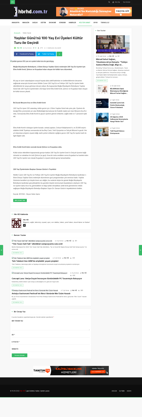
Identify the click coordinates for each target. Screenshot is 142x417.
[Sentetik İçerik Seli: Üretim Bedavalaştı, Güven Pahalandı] (102, 103)
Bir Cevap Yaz (20, 200)
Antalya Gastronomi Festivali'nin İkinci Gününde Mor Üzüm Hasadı (41, 293)
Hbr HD (19, 48)
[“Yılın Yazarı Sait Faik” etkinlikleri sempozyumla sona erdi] (32, 241)
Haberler (72, 22)
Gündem (62, 22)
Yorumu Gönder (19, 355)
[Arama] (109, 2)
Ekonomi (52, 22)
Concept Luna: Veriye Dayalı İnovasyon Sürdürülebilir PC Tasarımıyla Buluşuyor (47, 278)
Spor (95, 22)
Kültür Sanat (84, 22)
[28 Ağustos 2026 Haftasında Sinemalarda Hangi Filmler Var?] (102, 117)
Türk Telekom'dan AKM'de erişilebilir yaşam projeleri (35, 261)
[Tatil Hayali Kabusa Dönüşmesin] (102, 131)
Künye (129, 391)
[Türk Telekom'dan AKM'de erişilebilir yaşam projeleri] (31, 258)
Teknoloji (105, 22)
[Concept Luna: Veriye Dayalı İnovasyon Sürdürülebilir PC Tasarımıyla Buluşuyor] (39, 273)
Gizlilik (114, 391)
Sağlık (35, 22)
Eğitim (43, 22)
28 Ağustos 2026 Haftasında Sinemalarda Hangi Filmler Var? (119, 119)
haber (37, 391)
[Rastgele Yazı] (12, 2)
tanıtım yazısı (44, 391)
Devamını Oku (17, 252)
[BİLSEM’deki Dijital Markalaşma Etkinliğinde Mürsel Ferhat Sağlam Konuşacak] (102, 89)
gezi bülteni (31, 391)
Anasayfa (15, 22)
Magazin (25, 22)
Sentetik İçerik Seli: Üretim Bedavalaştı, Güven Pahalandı (117, 105)
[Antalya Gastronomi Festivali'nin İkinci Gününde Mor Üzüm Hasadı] (35, 290)
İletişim (122, 391)
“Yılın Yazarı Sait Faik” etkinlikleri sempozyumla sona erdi (37, 244)
